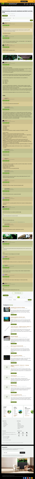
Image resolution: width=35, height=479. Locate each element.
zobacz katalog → (24, 1)
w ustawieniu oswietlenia (16, 355)
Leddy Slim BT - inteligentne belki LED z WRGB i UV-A (21, 326)
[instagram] (30, 478)
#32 (8, 124)
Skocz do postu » (13, 314)
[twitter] (26, 478)
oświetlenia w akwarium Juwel (18, 317)
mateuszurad (7, 197)
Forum (3, 6)
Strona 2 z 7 (10, 297)
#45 (8, 287)
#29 (8, 66)
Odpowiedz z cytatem (6, 25)
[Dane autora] (10, 25)
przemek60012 (7, 107)
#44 (8, 278)
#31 (8, 111)
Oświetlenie (9, 6)
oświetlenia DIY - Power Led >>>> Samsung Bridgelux (20, 366)
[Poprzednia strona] (14, 297)
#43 (8, 269)
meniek (6, 256)
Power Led (13, 385)
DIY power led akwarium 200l (17, 345)
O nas (18, 422)
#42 (8, 260)
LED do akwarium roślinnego (18, 307)
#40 (8, 228)
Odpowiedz (5, 15)
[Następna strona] (31, 297)
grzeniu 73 (6, 98)
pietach (6, 62)
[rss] (32, 478)
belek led (14, 336)
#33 (8, 153)
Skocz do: (10, 299)
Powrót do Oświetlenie (28, 301)
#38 (8, 201)
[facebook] (24, 478)
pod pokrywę (14, 375)
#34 (8, 162)
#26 (7, 27)
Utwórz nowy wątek (12, 15)
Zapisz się (22, 452)
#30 (8, 102)
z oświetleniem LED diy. (16, 394)
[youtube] (28, 478)
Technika (6, 6)
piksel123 (6, 265)
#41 (8, 245)
